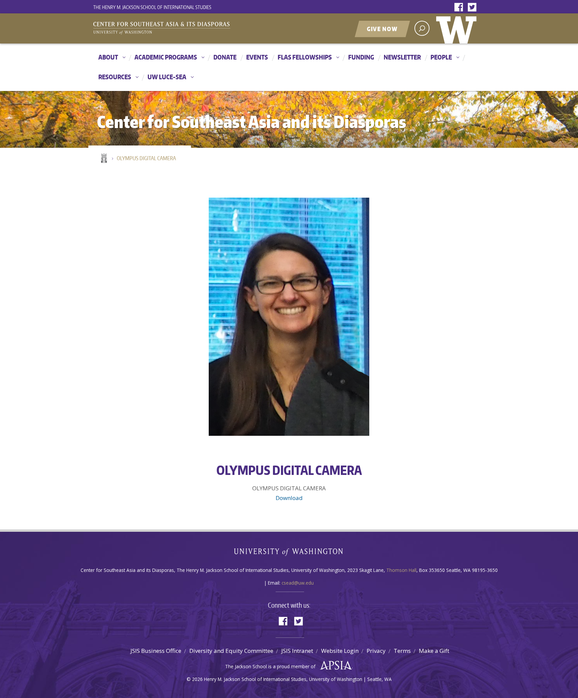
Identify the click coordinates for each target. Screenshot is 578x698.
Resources (114, 77)
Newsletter (402, 57)
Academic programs (165, 57)
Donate (224, 57)
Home (103, 158)
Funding (361, 57)
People (441, 57)
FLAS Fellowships (305, 57)
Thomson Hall (401, 570)
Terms (402, 651)
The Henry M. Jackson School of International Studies (152, 7)
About (108, 57)
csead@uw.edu (298, 583)
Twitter (474, 7)
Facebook (460, 7)
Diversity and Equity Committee (231, 651)
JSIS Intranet (297, 651)
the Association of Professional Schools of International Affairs (334, 665)
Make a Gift (434, 651)
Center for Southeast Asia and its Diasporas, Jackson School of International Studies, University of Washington (168, 29)
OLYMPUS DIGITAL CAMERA (146, 158)
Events (257, 57)
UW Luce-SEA (167, 77)
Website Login (340, 651)
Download (289, 498)
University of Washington (458, 28)
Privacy (376, 651)
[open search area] (421, 28)
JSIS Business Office (155, 651)
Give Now (382, 28)
